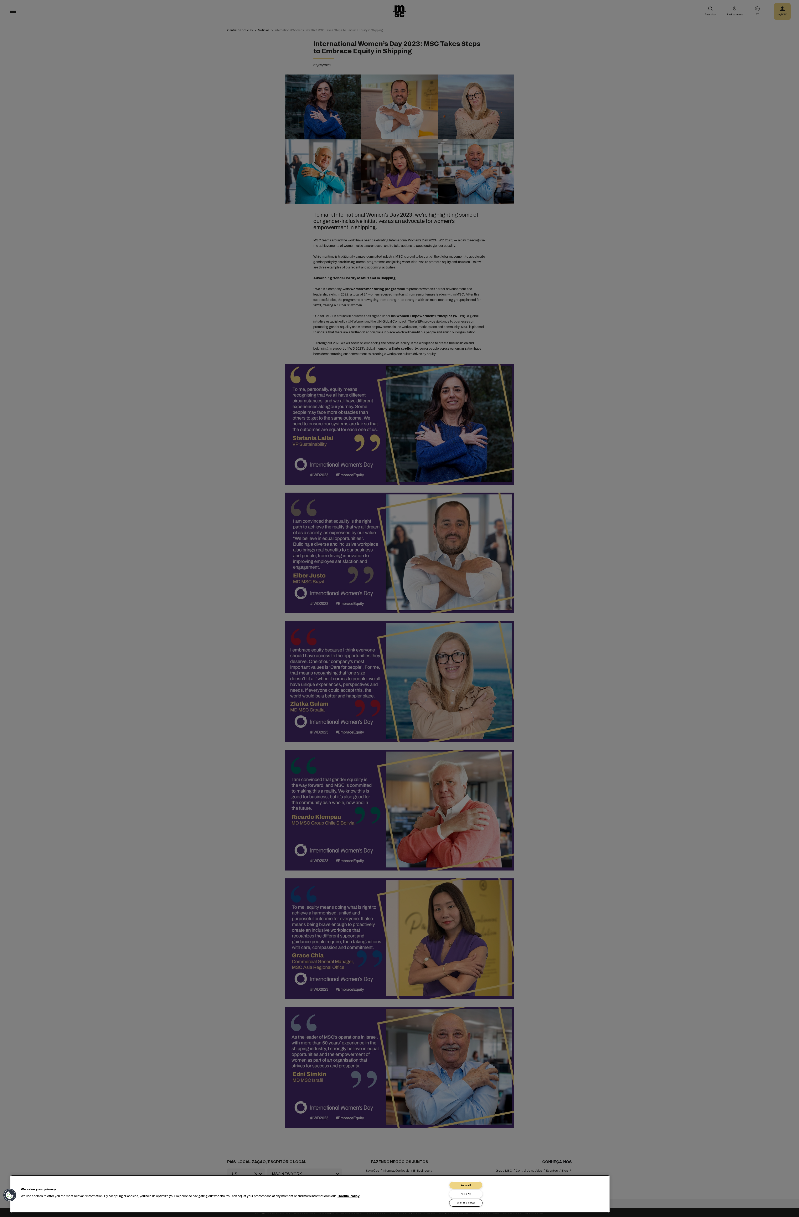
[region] (310, 1194)
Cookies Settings (466, 1203)
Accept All (466, 1185)
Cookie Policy (348, 1196)
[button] (9, 1195)
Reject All (466, 1194)
